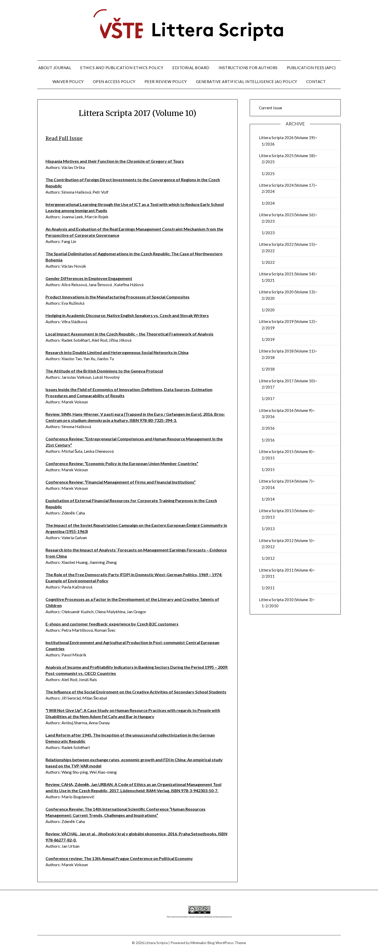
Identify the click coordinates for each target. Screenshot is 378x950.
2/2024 (268, 191)
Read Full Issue (64, 138)
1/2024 (268, 203)
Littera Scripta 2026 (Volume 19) (287, 137)
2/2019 (268, 327)
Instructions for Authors (248, 67)
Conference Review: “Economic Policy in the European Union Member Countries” (122, 463)
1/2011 (268, 587)
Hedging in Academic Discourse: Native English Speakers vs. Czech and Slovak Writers (127, 315)
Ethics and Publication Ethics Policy (121, 67)
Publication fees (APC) (311, 67)
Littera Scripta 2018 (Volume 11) (287, 351)
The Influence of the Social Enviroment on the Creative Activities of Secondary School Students (136, 691)
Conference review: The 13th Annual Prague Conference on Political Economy (119, 858)
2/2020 (268, 298)
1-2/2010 (270, 605)
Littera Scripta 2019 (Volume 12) (287, 321)
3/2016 (268, 416)
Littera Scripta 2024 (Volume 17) (287, 185)
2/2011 (268, 576)
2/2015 (268, 458)
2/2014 (268, 487)
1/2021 (268, 280)
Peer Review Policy (166, 81)
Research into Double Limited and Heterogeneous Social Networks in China (117, 352)
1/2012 (268, 558)
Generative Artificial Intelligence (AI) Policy (246, 81)
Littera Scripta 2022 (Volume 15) (287, 244)
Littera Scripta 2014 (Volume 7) (285, 481)
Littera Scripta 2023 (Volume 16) (287, 214)
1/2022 (268, 262)
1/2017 (268, 398)
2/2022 (268, 250)
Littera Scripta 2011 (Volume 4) (285, 570)
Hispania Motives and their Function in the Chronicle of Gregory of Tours (115, 161)
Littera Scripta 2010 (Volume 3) (285, 599)
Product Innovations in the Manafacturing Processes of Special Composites (118, 296)
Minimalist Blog (203, 942)
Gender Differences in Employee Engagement (89, 278)
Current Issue (270, 107)
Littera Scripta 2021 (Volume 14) (287, 274)
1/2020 (268, 309)
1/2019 (268, 339)
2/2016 (268, 428)
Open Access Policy (114, 81)
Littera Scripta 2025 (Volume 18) (287, 155)
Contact (316, 81)
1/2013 (268, 528)
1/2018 (268, 369)
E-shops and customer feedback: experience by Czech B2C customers (112, 623)
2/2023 (268, 221)
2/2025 (268, 161)
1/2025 (268, 173)
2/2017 (268, 387)
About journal (54, 67)
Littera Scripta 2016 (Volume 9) (285, 410)
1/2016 (268, 440)
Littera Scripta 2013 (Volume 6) (285, 510)
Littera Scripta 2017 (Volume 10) (287, 380)
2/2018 (268, 357)
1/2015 (268, 469)
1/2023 (268, 232)
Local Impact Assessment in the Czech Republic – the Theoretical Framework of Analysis (129, 333)
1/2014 (268, 499)
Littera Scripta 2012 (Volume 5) (285, 540)
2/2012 (268, 546)
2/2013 (268, 517)
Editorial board (191, 67)
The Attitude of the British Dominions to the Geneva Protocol (104, 370)
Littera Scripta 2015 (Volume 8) (285, 451)
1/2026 (268, 144)
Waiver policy (68, 81)
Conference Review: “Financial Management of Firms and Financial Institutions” (121, 481)
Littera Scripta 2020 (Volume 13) (287, 291)
